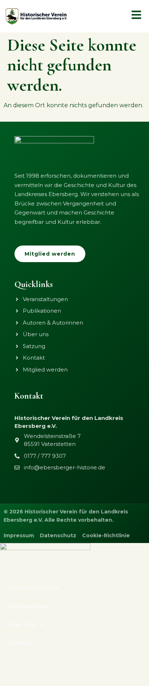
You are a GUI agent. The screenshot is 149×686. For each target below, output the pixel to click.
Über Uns (21, 624)
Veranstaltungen (33, 588)
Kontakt (19, 643)
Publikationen (28, 606)
